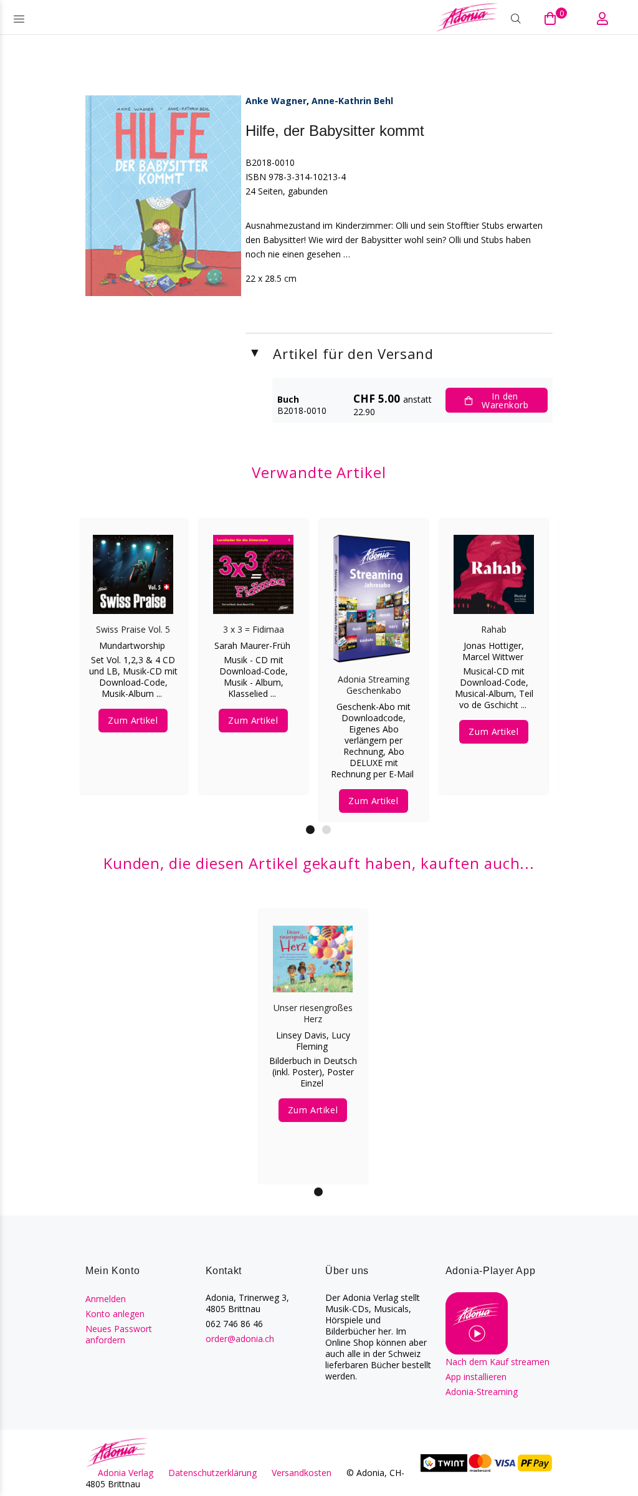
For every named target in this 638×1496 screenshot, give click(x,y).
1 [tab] (310, 829)
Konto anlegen (115, 1314)
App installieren (476, 1377)
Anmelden (105, 1299)
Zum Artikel (133, 720)
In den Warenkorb (505, 400)
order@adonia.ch (240, 1339)
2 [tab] (326, 829)
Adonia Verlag (125, 1473)
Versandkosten (301, 1473)
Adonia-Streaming (481, 1392)
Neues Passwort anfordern (118, 1334)
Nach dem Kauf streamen (497, 1362)
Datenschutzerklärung (212, 1473)
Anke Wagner (276, 101)
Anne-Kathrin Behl (352, 101)
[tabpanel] (133, 644)
